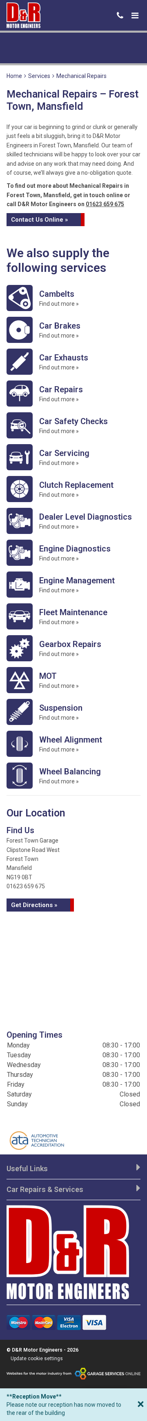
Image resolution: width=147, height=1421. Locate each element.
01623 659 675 (105, 204)
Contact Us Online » (39, 219)
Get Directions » (34, 905)
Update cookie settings (37, 1358)
